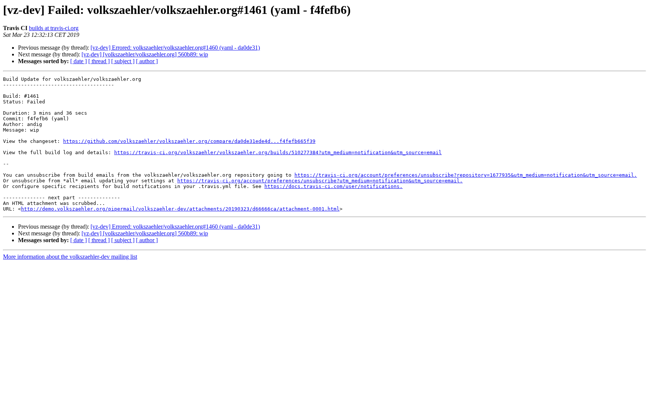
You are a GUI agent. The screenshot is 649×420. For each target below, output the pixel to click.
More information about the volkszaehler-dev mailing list (70, 256)
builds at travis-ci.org (53, 28)
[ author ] (147, 61)
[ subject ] (122, 61)
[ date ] (78, 61)
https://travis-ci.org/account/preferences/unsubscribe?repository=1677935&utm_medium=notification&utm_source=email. (465, 175)
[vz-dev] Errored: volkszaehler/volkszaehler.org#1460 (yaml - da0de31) (175, 47)
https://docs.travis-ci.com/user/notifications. (333, 186)
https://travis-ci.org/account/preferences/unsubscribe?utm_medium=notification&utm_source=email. (320, 180)
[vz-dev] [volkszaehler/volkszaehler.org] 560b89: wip (145, 54)
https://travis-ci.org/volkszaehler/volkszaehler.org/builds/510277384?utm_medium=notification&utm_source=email (278, 152)
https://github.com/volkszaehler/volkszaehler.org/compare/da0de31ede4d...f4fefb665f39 (189, 141)
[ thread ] (99, 61)
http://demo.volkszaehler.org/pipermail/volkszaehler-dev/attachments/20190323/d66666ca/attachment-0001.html (180, 209)
